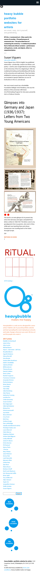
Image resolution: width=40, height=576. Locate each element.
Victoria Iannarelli (8, 410)
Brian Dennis (7, 384)
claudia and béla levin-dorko (11, 425)
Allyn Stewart (7, 480)
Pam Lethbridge (8, 423)
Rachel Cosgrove (8, 376)
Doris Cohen (7, 373)
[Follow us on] (1, 6)
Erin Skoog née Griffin (9, 473)
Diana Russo (7, 467)
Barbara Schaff (7, 469)
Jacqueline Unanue (9, 484)
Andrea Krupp (7, 421)
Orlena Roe (6, 462)
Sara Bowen (6, 358)
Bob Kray (6, 419)
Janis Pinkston (7, 454)
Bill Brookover (7, 367)
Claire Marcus (7, 432)
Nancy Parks (6, 447)
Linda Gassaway (8, 399)
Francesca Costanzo (9, 378)
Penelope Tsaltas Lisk (9, 428)
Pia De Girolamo (8, 382)
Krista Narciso (7, 443)
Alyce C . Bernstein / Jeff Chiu (12, 350)
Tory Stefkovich (7, 478)
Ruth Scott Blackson (9, 471)
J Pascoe (5, 449)
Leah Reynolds (7, 458)
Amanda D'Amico (8, 380)
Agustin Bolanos (8, 354)
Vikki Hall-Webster (8, 406)
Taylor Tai (6, 482)
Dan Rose (6, 464)
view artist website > (10, 60)
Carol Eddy (6, 386)
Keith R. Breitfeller (8, 363)
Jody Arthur (6, 343)
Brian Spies (6, 475)
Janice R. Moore (8, 441)
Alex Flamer (6, 393)
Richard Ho (6, 408)
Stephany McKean (8, 434)
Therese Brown (7, 369)
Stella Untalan (7, 486)
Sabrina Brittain (8, 365)
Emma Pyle (6, 456)
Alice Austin (6, 345)
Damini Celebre (7, 371)
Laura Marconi (7, 430)
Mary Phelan (7, 451)
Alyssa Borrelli (7, 356)
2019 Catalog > (8, 281)
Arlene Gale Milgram (9, 436)
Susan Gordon (7, 402)
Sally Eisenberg (7, 391)
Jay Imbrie (6, 412)
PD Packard (6, 445)
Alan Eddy (6, 389)
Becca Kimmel (7, 415)
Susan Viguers (7, 488)
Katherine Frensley (8, 395)
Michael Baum (7, 347)
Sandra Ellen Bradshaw (10, 360)
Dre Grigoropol (7, 404)
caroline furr (6, 397)
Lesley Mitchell (7, 438)
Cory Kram (6, 417)
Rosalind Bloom (8, 352)
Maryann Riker (7, 460)
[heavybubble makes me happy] (18, 322)
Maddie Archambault (9, 341)
